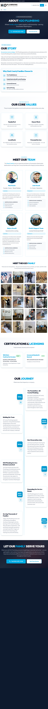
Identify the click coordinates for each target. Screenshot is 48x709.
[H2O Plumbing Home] (9, 5)
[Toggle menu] (45, 5)
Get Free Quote (33, 31)
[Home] (1, 9)
